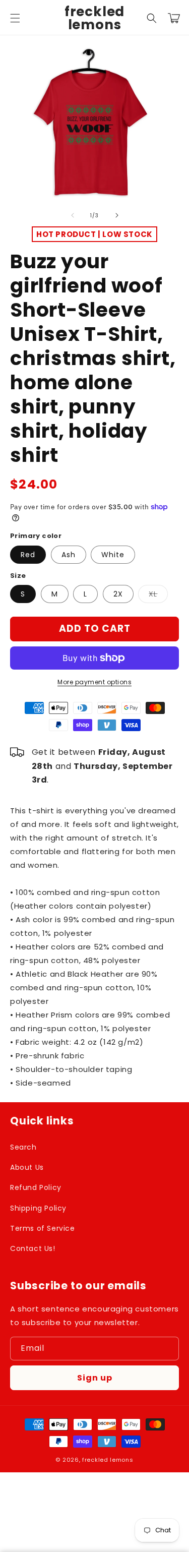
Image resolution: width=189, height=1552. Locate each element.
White (112, 555)
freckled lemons (108, 1460)
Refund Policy (35, 1187)
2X (118, 594)
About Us (27, 1167)
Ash (68, 555)
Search (23, 1147)
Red (28, 555)
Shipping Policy (38, 1208)
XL (158, 595)
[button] (15, 18)
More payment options (94, 682)
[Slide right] (117, 215)
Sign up (94, 1378)
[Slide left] (72, 215)
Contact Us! (32, 1248)
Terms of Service (42, 1228)
